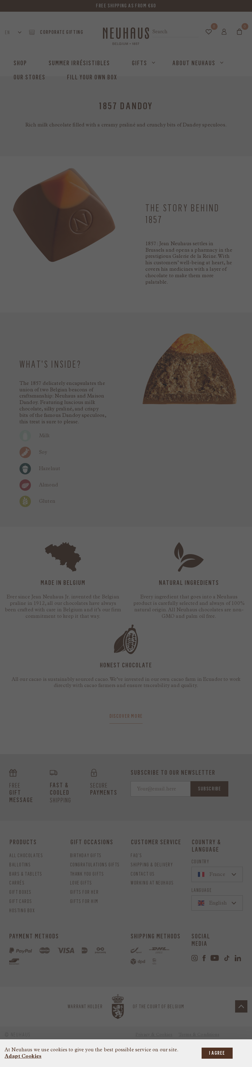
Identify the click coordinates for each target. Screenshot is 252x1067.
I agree (217, 1053)
